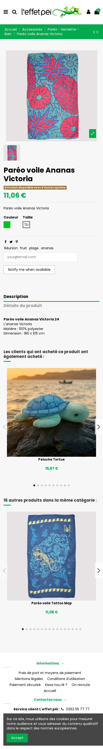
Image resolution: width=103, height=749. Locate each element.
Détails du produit (23, 305)
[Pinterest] (17, 241)
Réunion (11, 248)
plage (34, 248)
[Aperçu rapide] (58, 455)
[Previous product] (95, 31)
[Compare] (51, 455)
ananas (47, 248)
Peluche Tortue (51, 459)
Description (16, 296)
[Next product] (97, 31)
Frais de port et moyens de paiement (50, 673)
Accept (17, 737)
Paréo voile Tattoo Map (51, 603)
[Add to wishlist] (44, 455)
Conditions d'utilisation (66, 679)
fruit (23, 248)
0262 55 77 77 (78, 709)
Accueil (50, 691)
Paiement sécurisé (25, 685)
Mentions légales (29, 679)
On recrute (81, 685)
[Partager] (5, 241)
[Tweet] (11, 241)
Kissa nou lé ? (56, 685)
